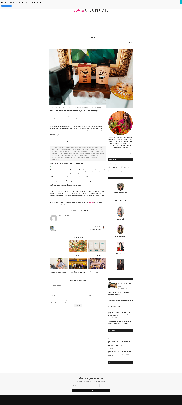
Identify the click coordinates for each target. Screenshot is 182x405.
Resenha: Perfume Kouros (114, 306)
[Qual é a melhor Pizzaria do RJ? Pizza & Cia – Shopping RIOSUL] (78, 246)
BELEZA (63, 42)
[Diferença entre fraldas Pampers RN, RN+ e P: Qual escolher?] (97, 246)
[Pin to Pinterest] (85, 210)
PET (124, 42)
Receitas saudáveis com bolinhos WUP (59, 241)
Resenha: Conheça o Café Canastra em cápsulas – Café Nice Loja (125, 285)
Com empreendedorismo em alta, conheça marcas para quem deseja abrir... (78, 273)
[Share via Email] (87, 210)
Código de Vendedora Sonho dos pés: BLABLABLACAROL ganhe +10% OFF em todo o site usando (113, 344)
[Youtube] (94, 38)
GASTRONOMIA (93, 42)
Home (51, 107)
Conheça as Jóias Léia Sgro (126, 352)
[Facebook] (87, 38)
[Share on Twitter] (84, 210)
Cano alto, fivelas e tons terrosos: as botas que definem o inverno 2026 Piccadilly (113, 353)
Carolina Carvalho (55, 112)
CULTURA (77, 42)
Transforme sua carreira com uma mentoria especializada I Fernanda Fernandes (58, 273)
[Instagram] (92, 38)
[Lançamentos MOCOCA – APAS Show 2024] (97, 263)
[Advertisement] (91, 26)
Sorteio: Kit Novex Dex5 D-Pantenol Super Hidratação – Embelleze (118, 293)
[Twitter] (89, 38)
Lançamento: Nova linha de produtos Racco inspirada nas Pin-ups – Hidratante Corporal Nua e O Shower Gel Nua (120, 314)
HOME (50, 42)
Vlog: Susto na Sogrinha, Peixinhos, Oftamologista (120, 300)
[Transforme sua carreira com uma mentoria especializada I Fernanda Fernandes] (59, 263)
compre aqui (91, 202)
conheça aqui (72, 116)
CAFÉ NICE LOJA (66, 107)
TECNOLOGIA (103, 42)
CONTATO (57, 42)
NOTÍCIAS (111, 42)
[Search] (132, 43)
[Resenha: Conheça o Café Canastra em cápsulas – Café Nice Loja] (112, 285)
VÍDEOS (119, 42)
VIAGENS (84, 42)
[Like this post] (81, 210)
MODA (70, 42)
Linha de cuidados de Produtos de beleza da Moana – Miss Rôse (126, 343)
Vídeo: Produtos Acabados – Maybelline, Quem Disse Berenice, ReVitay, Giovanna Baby (119, 322)
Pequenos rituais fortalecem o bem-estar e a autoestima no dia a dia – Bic (120, 335)
